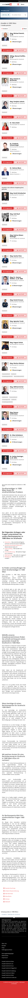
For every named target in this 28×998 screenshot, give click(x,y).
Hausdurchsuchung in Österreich (13, 545)
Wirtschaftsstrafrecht (19, 376)
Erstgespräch (8, 50)
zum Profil (21, 50)
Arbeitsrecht (5, 397)
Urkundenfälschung (10, 552)
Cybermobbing (8, 548)
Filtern (25, 28)
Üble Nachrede (8, 555)
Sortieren (5, 28)
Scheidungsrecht (6, 399)
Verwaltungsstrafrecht (7, 376)
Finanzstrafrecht (6, 374)
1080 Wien (4, 14)
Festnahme (7, 542)
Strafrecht (4, 45)
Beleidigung (8, 556)
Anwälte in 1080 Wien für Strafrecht (11, 914)
